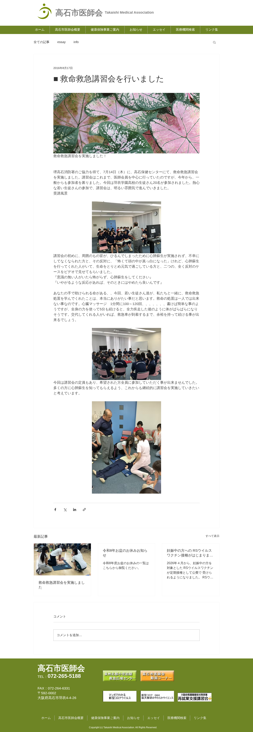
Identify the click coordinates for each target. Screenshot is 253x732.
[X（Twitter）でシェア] (65, 509)
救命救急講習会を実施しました (62, 585)
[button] (214, 42)
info (76, 42)
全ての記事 (41, 42)
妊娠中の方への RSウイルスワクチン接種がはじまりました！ (190, 553)
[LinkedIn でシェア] (74, 509)
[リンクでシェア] (84, 509)
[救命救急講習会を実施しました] (62, 559)
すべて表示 (212, 535)
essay (61, 42)
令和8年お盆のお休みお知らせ (125, 553)
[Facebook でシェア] (55, 509)
